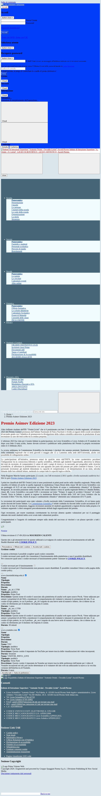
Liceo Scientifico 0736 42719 (22, 697)
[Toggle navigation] (22, 163)
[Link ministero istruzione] (12, 4)
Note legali (10, 735)
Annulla (5, 147)
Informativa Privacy (14, 737)
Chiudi (4, 81)
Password (30, 23)
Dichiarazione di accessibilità (18, 742)
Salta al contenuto (8, 2)
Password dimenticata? (10, 28)
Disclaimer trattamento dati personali (16, 773)
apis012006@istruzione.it (33, 702)
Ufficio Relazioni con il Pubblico (20, 740)
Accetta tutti (41, 547)
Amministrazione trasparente (18, 752)
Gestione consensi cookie (16, 749)
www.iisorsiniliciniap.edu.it (12, 575)
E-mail (28, 61)
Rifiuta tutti (22, 547)
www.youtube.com (9, 630)
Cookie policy (12, 733)
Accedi (4, 7)
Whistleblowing (12, 747)
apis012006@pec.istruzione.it (34, 704)
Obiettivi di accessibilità (16, 744)
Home (8, 414)
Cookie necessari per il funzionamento (17, 566)
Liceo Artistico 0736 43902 (21, 699)
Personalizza (7, 547)
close (4, 175)
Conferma (14, 147)
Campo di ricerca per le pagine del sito (17, 411)
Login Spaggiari (68, 66)
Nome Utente (31, 20)
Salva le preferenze (21, 673)
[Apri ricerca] (79, 163)
